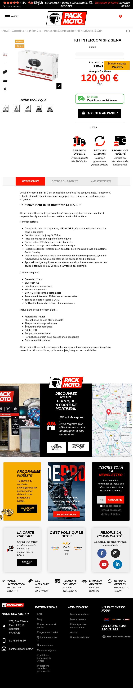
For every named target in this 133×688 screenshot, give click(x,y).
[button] (56, 447)
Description (30, 181)
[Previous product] (127, 31)
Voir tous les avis (12, 6)
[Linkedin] (117, 564)
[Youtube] (104, 564)
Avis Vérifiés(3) (101, 181)
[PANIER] (121, 18)
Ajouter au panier (103, 113)
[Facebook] (102, 553)
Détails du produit (65, 181)
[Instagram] (115, 553)
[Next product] (129, 31)
